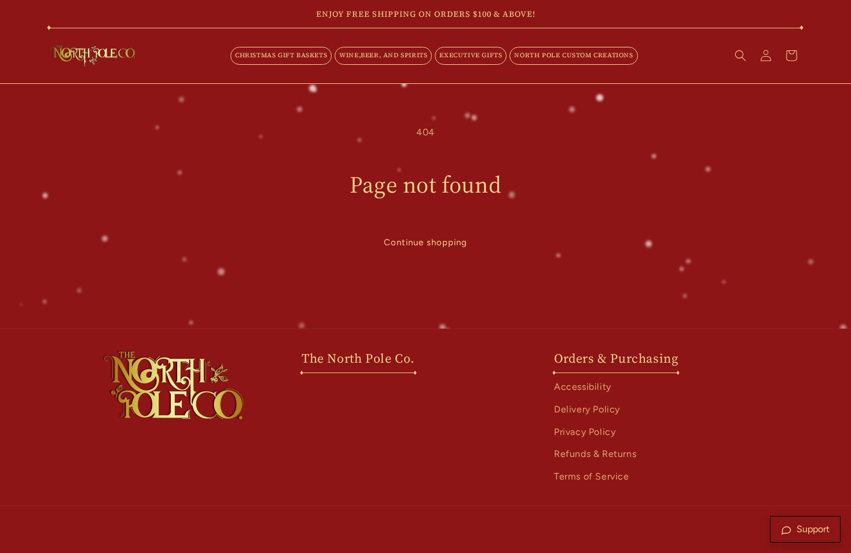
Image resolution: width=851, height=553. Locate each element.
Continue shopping (425, 242)
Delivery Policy (587, 409)
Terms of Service (591, 476)
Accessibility (582, 386)
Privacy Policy (584, 431)
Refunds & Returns (595, 453)
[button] (281, 55)
